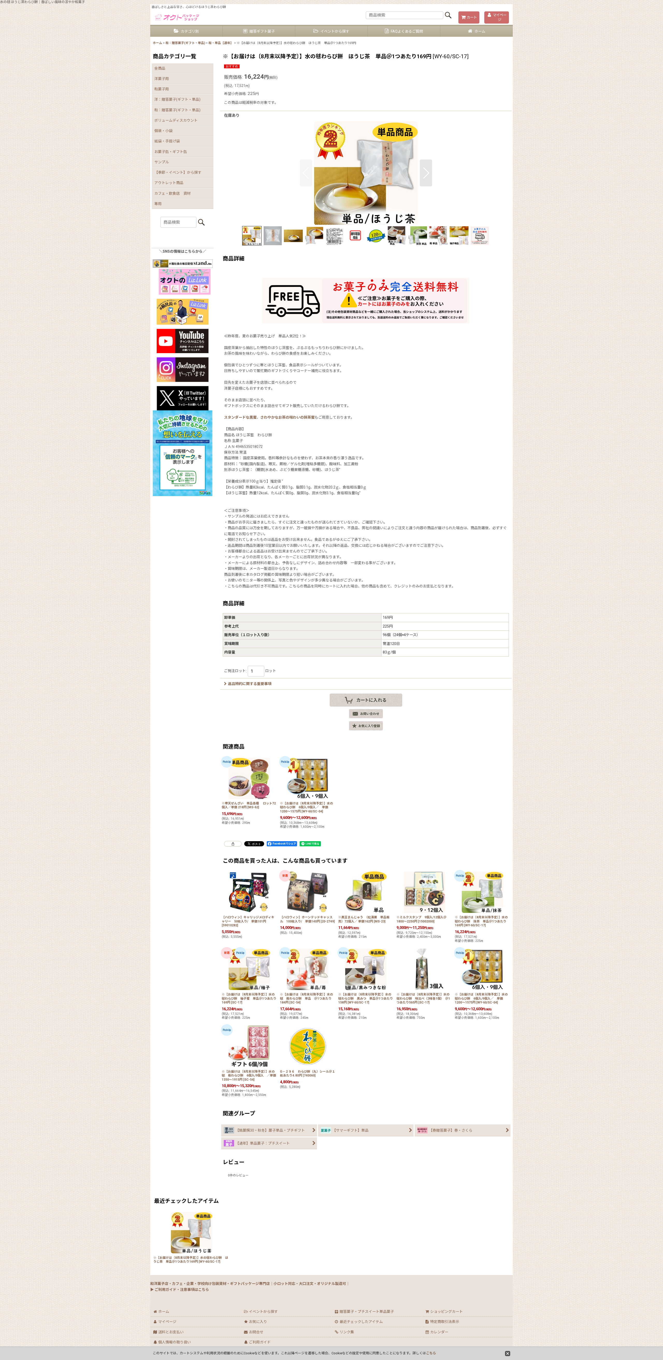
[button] (306, 172)
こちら (431, 1353)
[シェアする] (233, 844)
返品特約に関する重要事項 (249, 684)
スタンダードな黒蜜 (240, 417)
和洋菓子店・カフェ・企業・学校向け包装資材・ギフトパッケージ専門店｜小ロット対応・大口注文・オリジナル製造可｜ (250, 1284)
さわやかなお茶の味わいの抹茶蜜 (287, 417)
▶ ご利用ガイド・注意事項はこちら (179, 1290)
